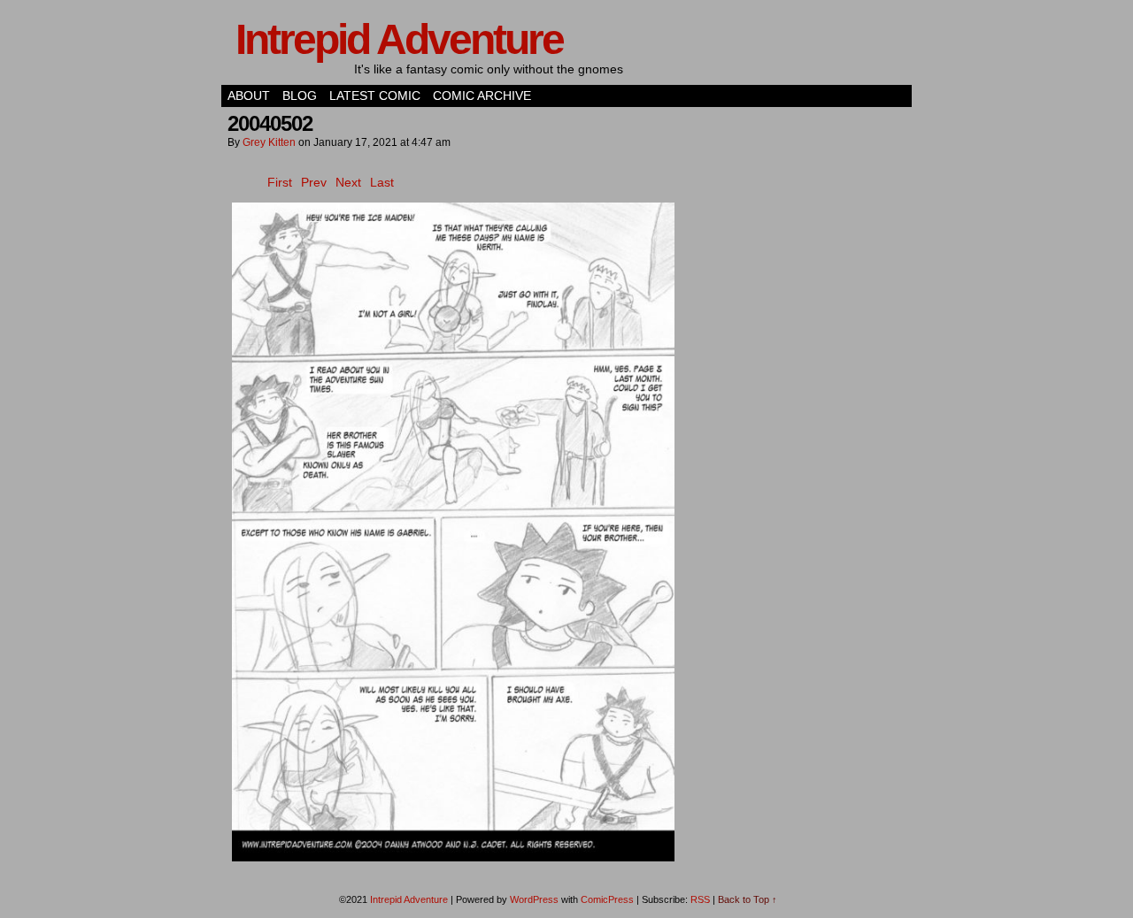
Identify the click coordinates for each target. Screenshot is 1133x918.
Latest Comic (374, 95)
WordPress (534, 899)
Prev (314, 182)
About (248, 95)
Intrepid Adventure (399, 39)
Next (348, 182)
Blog (299, 95)
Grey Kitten (269, 142)
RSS (700, 899)
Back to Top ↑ (747, 899)
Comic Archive (482, 95)
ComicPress (607, 899)
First (279, 182)
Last (382, 182)
